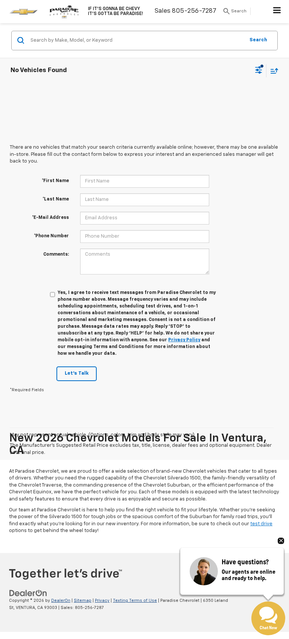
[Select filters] (258, 70)
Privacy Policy (184, 340)
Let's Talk (76, 373)
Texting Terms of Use (135, 600)
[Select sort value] (272, 70)
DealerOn (60, 600)
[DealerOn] (28, 593)
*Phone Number (51, 236)
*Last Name (56, 199)
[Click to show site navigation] (277, 11)
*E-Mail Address (50, 218)
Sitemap (82, 600)
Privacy (102, 600)
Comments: (56, 254)
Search (258, 40)
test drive (261, 523)
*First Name (55, 181)
